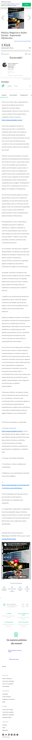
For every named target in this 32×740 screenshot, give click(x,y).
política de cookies (12, 5)
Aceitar (26, 4)
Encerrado (6, 54)
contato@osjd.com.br (9, 539)
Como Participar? (13, 95)
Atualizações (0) (24, 95)
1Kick (29, 54)
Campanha (3, 95)
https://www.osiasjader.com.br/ (12, 120)
